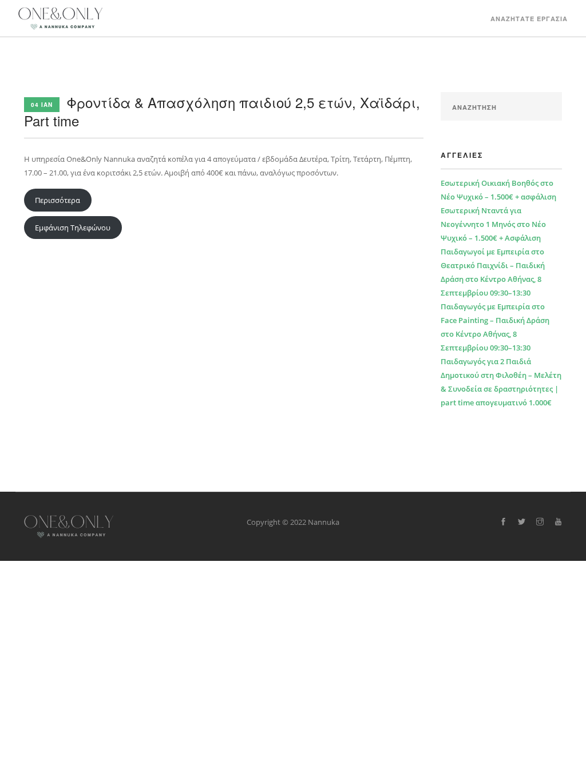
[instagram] (540, 522)
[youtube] (558, 522)
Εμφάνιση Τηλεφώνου (72, 227)
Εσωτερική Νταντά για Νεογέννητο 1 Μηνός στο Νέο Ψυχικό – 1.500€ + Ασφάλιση (493, 224)
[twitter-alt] (521, 522)
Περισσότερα (57, 200)
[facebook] (503, 522)
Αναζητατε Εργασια (529, 18)
